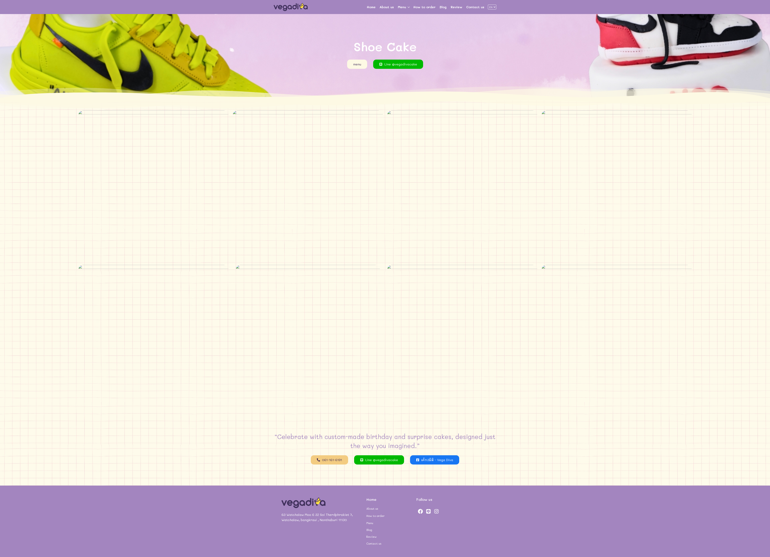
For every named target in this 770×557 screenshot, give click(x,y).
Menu (402, 7)
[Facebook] (420, 511)
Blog (443, 7)
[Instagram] (436, 511)
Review (456, 7)
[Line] (428, 511)
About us (387, 7)
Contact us (475, 7)
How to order (424, 7)
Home (371, 7)
